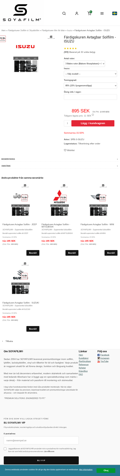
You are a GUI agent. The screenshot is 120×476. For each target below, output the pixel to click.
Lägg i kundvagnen (93, 123)
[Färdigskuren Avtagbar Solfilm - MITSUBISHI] (63, 198)
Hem (3, 30)
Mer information (85, 470)
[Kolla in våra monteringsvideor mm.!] (99, 361)
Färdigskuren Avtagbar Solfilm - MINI (97, 224)
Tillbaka (8, 341)
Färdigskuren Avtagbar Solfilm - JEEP (19, 224)
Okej (106, 470)
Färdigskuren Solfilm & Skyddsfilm (24, 30)
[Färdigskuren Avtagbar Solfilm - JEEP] (24, 198)
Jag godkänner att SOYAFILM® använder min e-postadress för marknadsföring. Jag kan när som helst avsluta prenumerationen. (42, 450)
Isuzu (70, 30)
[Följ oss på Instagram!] (99, 358)
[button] (93, 115)
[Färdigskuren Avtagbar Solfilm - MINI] (102, 198)
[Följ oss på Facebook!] (99, 355)
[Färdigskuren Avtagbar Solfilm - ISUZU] (51, 37)
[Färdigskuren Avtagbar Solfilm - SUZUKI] (24, 276)
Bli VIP (41, 460)
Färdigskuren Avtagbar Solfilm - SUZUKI (20, 303)
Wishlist (71, 150)
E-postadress (9, 433)
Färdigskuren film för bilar (53, 30)
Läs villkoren (49, 451)
